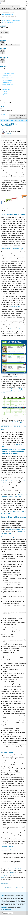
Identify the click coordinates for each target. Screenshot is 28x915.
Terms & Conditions (12, 906)
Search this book (4, 27)
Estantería (16, 120)
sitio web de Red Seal (15, 329)
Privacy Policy (4, 906)
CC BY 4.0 (12, 872)
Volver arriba (4, 883)
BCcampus (8, 133)
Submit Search (4, 32)
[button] (5, 93)
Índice (4, 136)
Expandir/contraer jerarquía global (2, 120)
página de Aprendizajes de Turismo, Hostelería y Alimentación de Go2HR (13, 391)
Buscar (3, 913)
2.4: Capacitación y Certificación (16, 869)
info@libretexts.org (6, 909)
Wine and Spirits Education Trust (15, 529)
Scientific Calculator (7, 82)
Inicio (7, 120)
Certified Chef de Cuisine (8, 481)
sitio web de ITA (15, 306)
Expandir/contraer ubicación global (26, 120)
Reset (2, 42)
